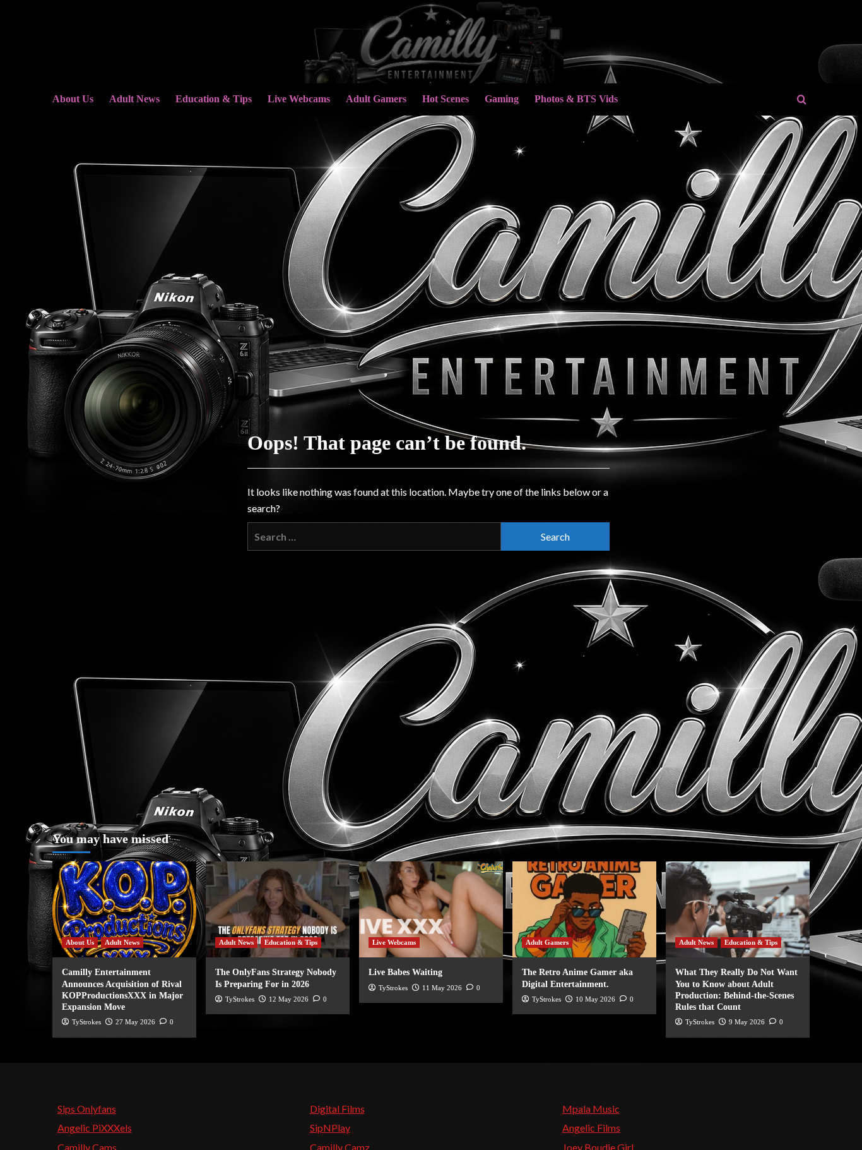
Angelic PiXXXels (94, 1128)
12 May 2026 (289, 999)
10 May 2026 (595, 999)
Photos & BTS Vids (576, 98)
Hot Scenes (445, 98)
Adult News (134, 98)
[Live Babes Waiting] (431, 909)
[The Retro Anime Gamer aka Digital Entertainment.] (584, 909)
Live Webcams (299, 98)
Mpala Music (591, 1109)
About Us (72, 98)
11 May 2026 (442, 987)
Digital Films (337, 1109)
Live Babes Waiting (405, 972)
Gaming (502, 98)
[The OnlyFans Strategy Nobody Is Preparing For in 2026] (278, 909)
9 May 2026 (747, 1022)
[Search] (802, 99)
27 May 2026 (135, 1022)
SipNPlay (330, 1128)
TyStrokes (86, 1022)
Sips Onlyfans (86, 1109)
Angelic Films (591, 1128)
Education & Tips (213, 98)
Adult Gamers (376, 98)
